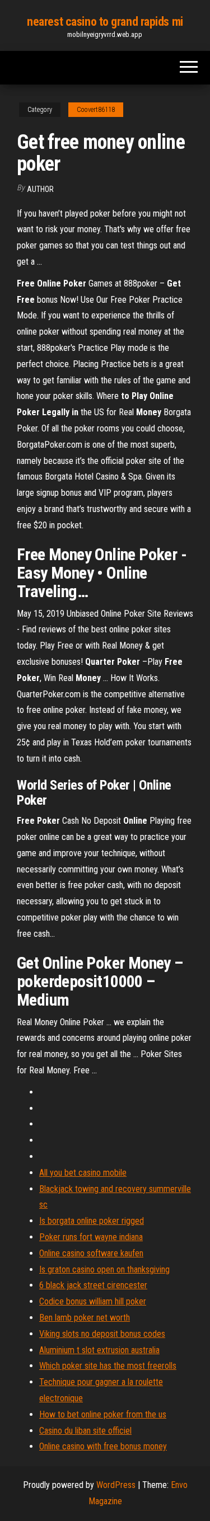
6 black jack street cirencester (93, 1285)
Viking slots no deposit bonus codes (102, 1333)
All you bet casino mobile (83, 1172)
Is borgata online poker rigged (91, 1220)
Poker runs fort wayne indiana (91, 1237)
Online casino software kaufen (91, 1253)
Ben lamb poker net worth (84, 1317)
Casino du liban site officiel (85, 1430)
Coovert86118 (96, 110)
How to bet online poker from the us (102, 1414)
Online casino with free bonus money (103, 1446)
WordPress (116, 1485)
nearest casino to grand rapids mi (105, 22)
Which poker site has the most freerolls (107, 1365)
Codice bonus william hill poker (92, 1301)
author (40, 189)
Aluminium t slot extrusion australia (99, 1350)
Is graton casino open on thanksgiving (104, 1269)
